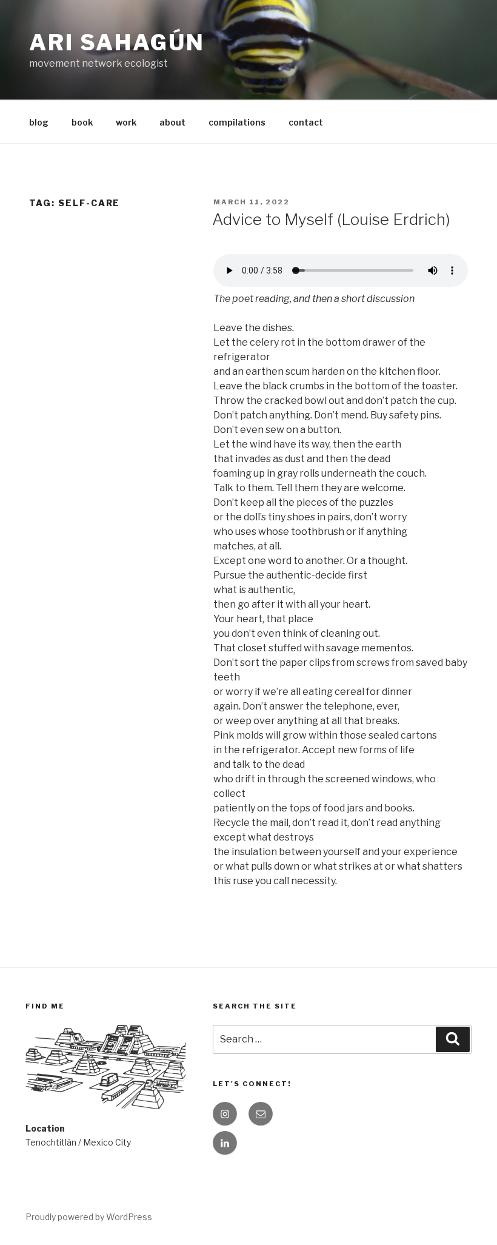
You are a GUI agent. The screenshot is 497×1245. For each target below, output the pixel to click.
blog (38, 122)
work (126, 122)
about (172, 122)
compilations (236, 122)
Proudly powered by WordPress (88, 1217)
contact (306, 122)
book (82, 122)
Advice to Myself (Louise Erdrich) (331, 219)
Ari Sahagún (117, 42)
